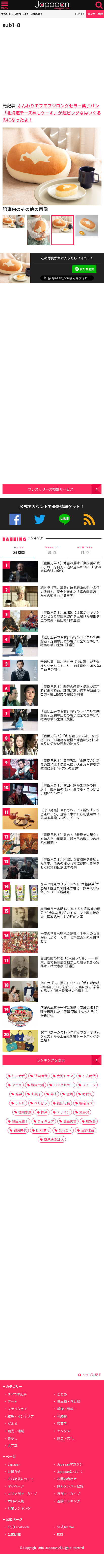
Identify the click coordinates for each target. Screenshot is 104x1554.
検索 (99, 5)
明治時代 (85, 1103)
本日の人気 (16, 1501)
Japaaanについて (70, 1471)
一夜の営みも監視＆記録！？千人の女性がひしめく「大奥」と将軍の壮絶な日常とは (69, 937)
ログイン (80, 14)
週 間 (51, 550)
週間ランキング (68, 1501)
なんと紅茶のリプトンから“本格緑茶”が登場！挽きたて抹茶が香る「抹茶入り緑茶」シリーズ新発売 (69, 888)
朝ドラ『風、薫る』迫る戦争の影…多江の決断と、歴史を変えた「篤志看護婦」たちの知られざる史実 (69, 591)
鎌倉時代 (20, 1130)
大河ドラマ (65, 1075)
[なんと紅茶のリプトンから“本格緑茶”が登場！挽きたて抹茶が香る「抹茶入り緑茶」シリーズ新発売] (20, 893)
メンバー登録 (95, 14)
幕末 (53, 1094)
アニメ (17, 1084)
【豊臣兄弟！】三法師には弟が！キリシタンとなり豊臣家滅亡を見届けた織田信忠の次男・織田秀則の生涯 (69, 616)
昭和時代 (42, 1130)
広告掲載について (21, 1478)
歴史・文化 (65, 1438)
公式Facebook (15, 519)
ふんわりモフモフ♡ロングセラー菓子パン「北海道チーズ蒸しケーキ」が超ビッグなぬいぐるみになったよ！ (52, 112)
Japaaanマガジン (70, 1464)
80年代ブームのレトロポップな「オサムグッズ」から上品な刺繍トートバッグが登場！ (70, 1036)
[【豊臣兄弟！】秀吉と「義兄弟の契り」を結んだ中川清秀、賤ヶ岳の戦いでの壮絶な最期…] (20, 844)
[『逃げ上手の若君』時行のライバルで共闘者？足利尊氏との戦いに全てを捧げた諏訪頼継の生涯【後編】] (20, 720)
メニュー (4, 5)
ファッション (17, 1408)
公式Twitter (39, 519)
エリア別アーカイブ (22, 1493)
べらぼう (40, 1103)
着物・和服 (65, 1408)
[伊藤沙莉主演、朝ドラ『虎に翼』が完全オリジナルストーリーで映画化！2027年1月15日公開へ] (20, 671)
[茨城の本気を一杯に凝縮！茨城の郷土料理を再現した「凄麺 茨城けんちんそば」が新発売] (20, 1017)
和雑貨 (62, 1416)
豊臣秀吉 (69, 1121)
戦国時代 (40, 1075)
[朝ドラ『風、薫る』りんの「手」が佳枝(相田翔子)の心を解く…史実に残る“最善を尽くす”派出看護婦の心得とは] (20, 992)
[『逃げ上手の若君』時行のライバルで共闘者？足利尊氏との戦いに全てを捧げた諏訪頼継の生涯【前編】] (20, 646)
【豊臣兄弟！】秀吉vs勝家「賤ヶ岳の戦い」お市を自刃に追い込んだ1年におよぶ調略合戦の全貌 (70, 567)
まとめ (62, 1394)
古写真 (12, 1445)
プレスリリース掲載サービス (50, 489)
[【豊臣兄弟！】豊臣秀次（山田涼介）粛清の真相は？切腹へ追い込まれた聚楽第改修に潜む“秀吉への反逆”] (20, 770)
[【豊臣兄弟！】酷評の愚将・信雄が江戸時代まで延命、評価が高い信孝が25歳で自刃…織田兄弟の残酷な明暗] (20, 696)
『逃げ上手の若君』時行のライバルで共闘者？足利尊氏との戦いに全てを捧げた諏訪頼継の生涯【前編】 (69, 641)
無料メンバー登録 (70, 1486)
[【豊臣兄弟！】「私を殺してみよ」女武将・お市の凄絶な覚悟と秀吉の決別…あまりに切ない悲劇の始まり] (20, 745)
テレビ (20, 1103)
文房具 (84, 1112)
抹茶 (44, 1112)
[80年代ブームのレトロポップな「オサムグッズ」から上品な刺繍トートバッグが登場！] (20, 1041)
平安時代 (89, 1075)
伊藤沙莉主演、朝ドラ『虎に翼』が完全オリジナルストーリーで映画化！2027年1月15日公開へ (70, 665)
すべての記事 (17, 1394)
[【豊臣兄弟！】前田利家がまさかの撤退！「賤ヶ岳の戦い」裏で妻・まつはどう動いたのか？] (20, 794)
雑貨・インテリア (21, 1416)
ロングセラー (63, 1084)
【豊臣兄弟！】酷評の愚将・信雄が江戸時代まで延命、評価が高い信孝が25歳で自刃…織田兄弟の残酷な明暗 (70, 690)
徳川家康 (25, 1112)
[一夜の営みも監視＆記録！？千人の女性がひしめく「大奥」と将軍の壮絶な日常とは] (20, 942)
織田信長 (63, 1103)
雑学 (18, 1094)
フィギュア (46, 1121)
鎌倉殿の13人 (54, 1139)
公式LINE (64, 519)
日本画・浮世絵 (68, 1401)
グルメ (12, 1423)
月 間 (85, 550)
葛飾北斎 (87, 1130)
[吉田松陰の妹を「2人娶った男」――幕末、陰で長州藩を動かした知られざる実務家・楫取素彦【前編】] (20, 967)
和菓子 (62, 1423)
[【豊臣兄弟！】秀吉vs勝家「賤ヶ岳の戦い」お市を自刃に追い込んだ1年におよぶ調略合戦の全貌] (20, 572)
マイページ (16, 1486)
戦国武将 (37, 1084)
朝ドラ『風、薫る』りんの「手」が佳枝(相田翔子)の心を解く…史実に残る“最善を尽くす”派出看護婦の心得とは (70, 986)
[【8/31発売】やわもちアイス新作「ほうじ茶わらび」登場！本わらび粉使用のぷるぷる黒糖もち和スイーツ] (20, 819)
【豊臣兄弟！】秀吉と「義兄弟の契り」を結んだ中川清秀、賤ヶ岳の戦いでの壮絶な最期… (69, 838)
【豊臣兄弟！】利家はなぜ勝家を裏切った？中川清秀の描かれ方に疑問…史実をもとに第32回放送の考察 (69, 863)
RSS (89, 519)
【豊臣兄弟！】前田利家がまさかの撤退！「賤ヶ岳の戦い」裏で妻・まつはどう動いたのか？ (69, 789)
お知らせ (14, 1471)
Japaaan (52, 5)
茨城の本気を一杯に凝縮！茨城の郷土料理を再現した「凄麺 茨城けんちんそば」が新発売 (70, 1011)
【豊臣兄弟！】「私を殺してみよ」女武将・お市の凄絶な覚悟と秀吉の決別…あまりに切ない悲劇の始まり (69, 739)
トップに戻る (91, 1374)
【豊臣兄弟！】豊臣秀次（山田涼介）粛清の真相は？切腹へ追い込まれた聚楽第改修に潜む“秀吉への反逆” (69, 764)
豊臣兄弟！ (20, 1121)
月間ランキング (19, 1508)
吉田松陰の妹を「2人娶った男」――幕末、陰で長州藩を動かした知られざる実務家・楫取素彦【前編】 (69, 962)
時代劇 (87, 1094)
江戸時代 (18, 1075)
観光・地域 (16, 1430)
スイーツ (89, 1084)
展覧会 (91, 1121)
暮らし (12, 1438)
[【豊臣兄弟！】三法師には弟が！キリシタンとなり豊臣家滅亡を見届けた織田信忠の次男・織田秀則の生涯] (20, 621)
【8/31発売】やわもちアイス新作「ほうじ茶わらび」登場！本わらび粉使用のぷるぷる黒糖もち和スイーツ (69, 813)
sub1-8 (11, 25)
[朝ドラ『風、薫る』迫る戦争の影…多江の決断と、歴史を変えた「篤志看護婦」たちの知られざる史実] (20, 597)
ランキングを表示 (51, 1060)
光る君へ (65, 1130)
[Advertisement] (38, 64)
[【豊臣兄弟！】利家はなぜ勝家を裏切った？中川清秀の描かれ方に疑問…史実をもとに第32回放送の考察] (20, 868)
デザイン (63, 1112)
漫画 (69, 1094)
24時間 (19, 550)
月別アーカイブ (68, 1493)
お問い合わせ (67, 1478)
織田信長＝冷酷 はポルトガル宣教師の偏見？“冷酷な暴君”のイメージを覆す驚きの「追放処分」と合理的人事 (70, 912)
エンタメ (63, 1430)
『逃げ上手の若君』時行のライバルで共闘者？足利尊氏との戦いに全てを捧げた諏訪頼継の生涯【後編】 (69, 715)
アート (12, 1401)
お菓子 (36, 1094)
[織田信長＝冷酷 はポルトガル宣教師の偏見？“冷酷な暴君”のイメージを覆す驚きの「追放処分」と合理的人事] (20, 918)
